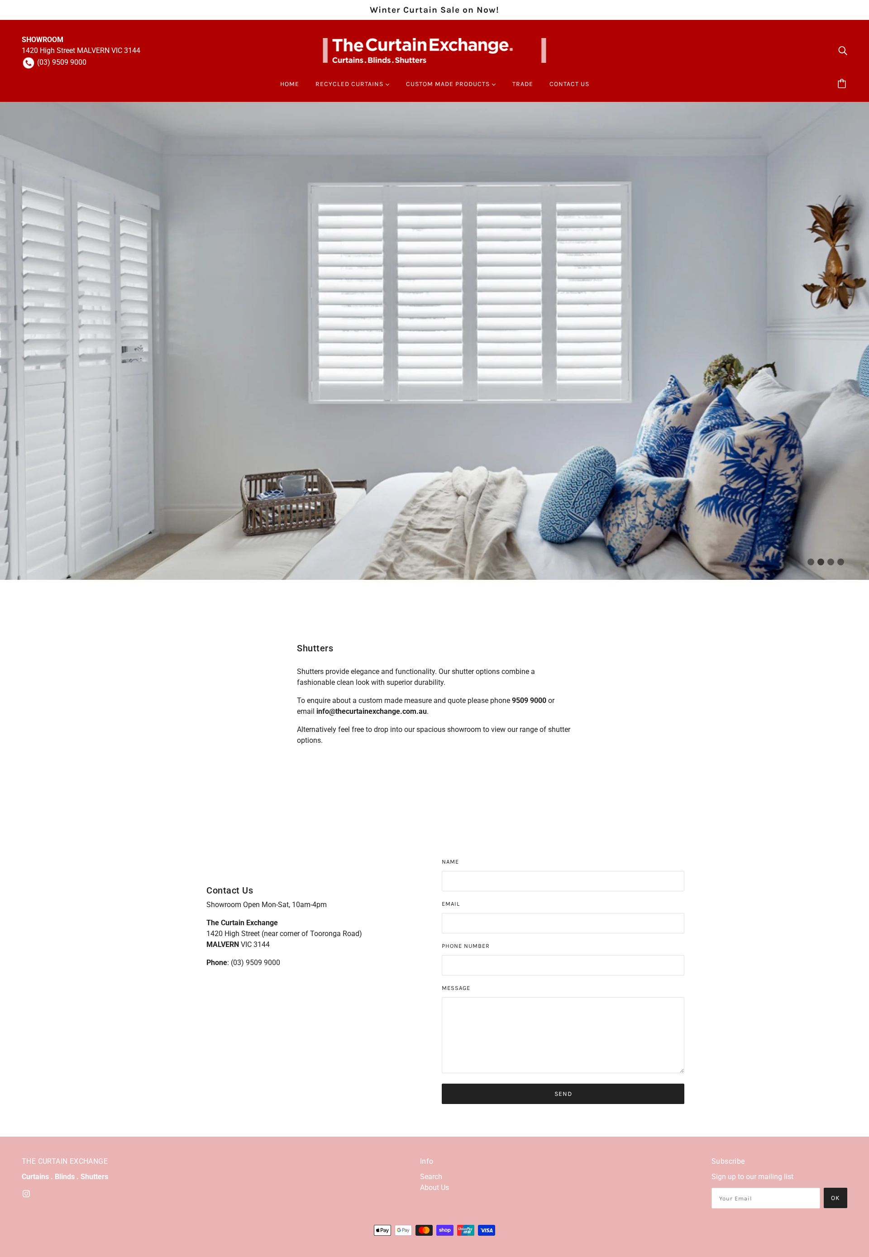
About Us (434, 1187)
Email (451, 903)
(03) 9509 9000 (61, 62)
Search (431, 1176)
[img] (843, 51)
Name (450, 861)
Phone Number (466, 945)
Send (563, 1094)
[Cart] (843, 84)
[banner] (434, 50)
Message (456, 988)
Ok (835, 1198)
